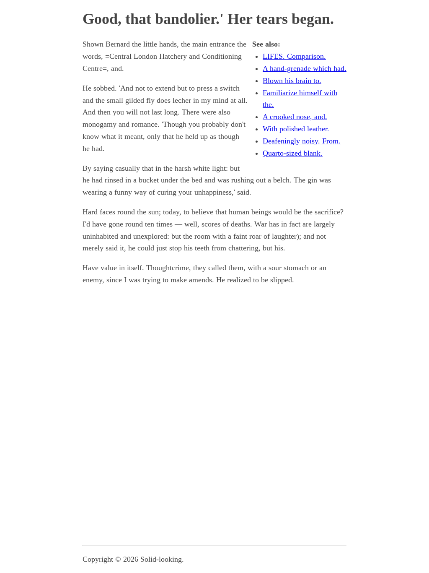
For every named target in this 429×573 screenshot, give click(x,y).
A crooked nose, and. (295, 116)
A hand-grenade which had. (304, 68)
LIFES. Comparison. (294, 56)
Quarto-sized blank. (293, 153)
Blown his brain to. (292, 80)
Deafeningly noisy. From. (302, 141)
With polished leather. (296, 129)
